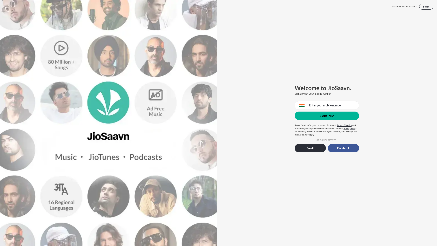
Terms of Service (344, 125)
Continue (327, 116)
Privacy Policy (350, 128)
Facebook (343, 148)
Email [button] (310, 148)
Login (426, 6)
